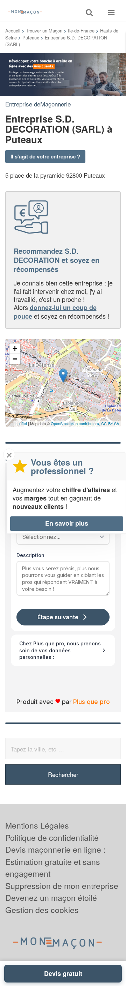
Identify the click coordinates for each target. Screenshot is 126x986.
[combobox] (60, 537)
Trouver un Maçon (44, 30)
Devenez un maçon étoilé (51, 897)
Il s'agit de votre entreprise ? (45, 156)
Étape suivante (57, 617)
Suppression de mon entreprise (61, 885)
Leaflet (21, 423)
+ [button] (15, 348)
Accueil (12, 30)
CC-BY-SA (110, 423)
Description (30, 555)
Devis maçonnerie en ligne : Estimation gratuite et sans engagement (55, 861)
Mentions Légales (37, 825)
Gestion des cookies (42, 909)
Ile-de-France (81, 30)
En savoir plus (66, 523)
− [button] (15, 359)
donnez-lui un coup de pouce (55, 311)
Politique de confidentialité (52, 837)
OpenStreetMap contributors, (76, 423)
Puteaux (30, 37)
